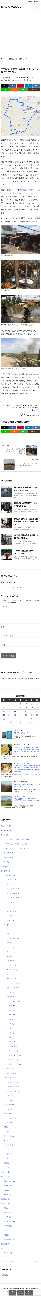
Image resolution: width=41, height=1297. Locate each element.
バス (6, 1190)
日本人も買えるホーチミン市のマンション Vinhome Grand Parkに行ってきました (27, 800)
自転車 (36, 410)
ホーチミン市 (21, 80)
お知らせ (5, 1172)
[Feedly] (23, 89)
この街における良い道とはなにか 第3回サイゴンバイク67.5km (25, 521)
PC (6, 1208)
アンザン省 (11, 961)
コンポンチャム (13, 889)
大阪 (9, 1149)
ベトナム (13, 80)
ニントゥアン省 (13, 983)
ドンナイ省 (11, 974)
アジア (34, 77)
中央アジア (9, 1136)
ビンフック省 (12, 992)
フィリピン (9, 947)
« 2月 (10, 722)
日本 (7, 1140)
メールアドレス (7, 636)
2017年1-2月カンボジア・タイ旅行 (17, 839)
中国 (6, 1127)
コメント (4, 606)
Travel (5, 835)
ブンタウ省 (11, 997)
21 (15, 715)
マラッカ (10, 1100)
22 (20, 715)
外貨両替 (8, 1226)
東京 (9, 1154)
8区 (12, 1042)
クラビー (10, 929)
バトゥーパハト (13, 1091)
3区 (11, 1024)
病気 (6, 1235)
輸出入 (4, 1248)
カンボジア (9, 875)
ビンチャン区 (5, 80)
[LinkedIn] (28, 86)
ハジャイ (10, 934)
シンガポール (9, 920)
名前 (3, 627)
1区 (12, 1015)
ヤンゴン (10, 1109)
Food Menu (6, 830)
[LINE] (5, 89)
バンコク (10, 943)
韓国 (6, 1163)
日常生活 (5, 1203)
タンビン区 (14, 1046)
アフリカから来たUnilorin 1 (23, 733)
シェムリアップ (13, 898)
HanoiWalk (8, 857)
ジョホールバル (13, 1086)
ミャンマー (9, 1104)
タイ (7, 925)
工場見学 (5, 1199)
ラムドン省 (11, 1069)
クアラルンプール (13, 1082)
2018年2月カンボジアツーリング (16, 848)
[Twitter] (5, 86)
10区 (12, 1006)
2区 (11, 1019)
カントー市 (11, 965)
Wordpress (6, 866)
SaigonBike (25, 59)
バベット (10, 907)
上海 (9, 1131)
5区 (11, 1028)
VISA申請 (8, 1212)
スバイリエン (12, 902)
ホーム (5, 59)
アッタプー (11, 1118)
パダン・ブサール (13, 938)
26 (4, 719)
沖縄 (9, 1158)
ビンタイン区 (15, 1055)
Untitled (5, 862)
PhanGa (8, 1253)
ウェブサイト (5, 645)
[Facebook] (12, 86)
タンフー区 (14, 1051)
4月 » (30, 722)
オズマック (11, 880)
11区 (12, 1010)
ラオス (7, 1113)
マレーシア (9, 1077)
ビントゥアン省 (13, 988)
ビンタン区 (14, 1060)
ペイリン (10, 916)
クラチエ (10, 884)
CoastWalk (8, 853)
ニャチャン (11, 979)
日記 (6, 1230)
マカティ (10, 952)
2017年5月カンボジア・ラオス (15, 844)
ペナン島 (10, 1095)
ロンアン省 (11, 1073)
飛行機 (7, 1194)
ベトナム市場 (9, 1221)
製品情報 (5, 1244)
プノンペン (11, 911)
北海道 (9, 1145)
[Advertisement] (20, 33)
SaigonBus (9, 1185)
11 (37, 708)
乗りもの (14, 59)
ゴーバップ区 (12, 970)
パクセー (10, 1122)
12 (4, 711)
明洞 (9, 1167)
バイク (7, 1217)
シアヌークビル (13, 893)
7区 (11, 1037)
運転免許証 (9, 1239)
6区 (11, 1033)
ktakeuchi (35, 415)
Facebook (6, 826)
